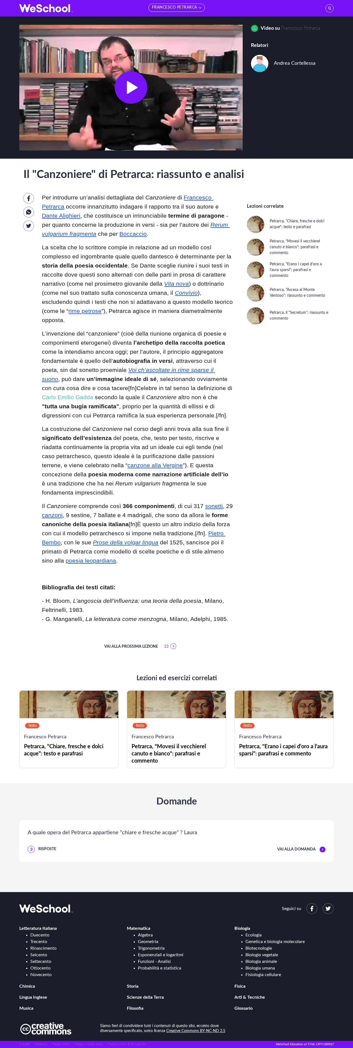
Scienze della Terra (145, 997)
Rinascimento (43, 948)
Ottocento (40, 968)
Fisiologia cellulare (263, 975)
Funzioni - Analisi (154, 961)
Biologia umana (260, 968)
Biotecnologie (258, 948)
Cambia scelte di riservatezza (127, 1044)
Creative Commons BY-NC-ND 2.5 (195, 1031)
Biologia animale (261, 961)
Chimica (27, 986)
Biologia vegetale (261, 955)
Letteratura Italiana (38, 928)
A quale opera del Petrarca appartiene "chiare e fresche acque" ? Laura (112, 832)
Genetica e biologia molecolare (275, 941)
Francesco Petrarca (300, 28)
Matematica (138, 928)
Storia (132, 986)
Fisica (239, 986)
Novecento (41, 975)
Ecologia (253, 935)
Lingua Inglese (33, 997)
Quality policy (60, 1044)
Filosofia (135, 1008)
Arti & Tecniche (249, 997)
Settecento (40, 961)
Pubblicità (41, 1044)
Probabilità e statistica (159, 968)
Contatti (24, 1044)
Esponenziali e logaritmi (160, 955)
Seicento (38, 955)
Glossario (243, 1008)
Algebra (145, 935)
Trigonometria (151, 948)
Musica (26, 1008)
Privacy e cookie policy (89, 1044)
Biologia (242, 928)
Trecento (38, 941)
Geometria (148, 941)
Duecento (39, 935)
